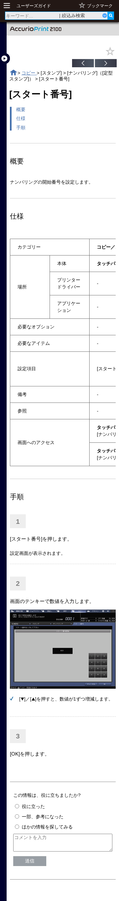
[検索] (110, 15)
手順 (20, 127)
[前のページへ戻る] (83, 64)
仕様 (20, 118)
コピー (29, 72)
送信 (29, 860)
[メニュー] (8, 6)
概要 (20, 109)
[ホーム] (13, 73)
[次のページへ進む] (106, 64)
